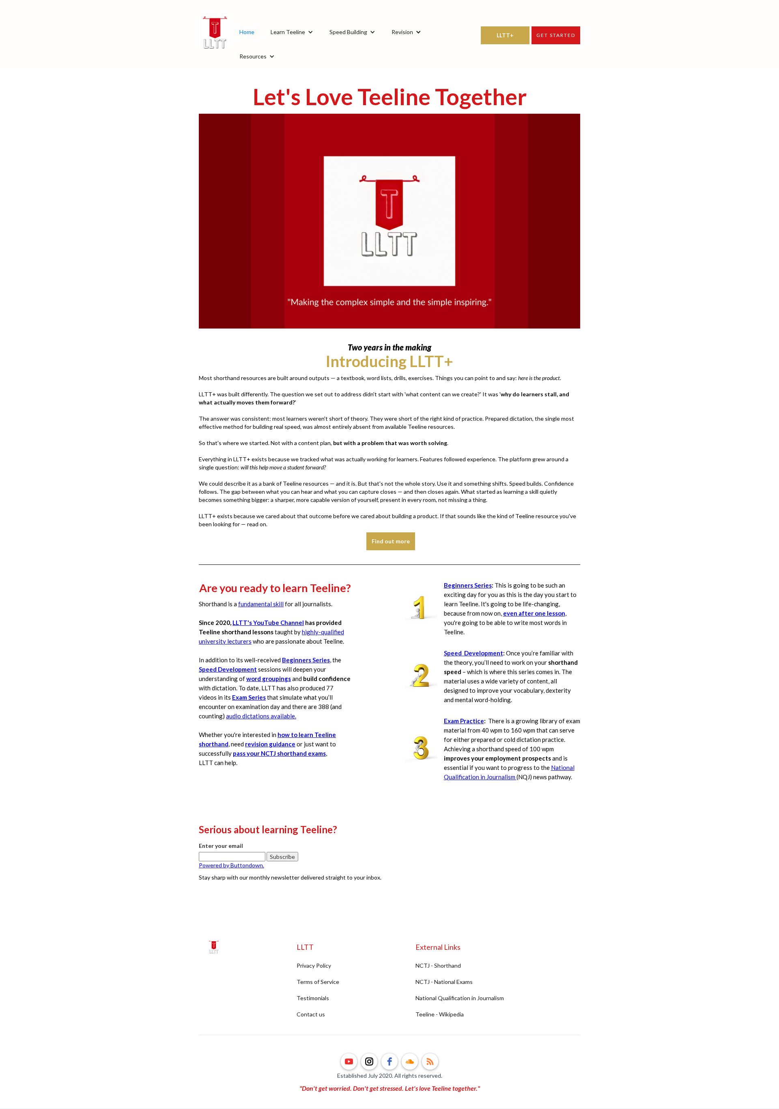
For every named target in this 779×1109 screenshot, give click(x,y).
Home (246, 31)
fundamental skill (261, 603)
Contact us (311, 1014)
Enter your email (221, 845)
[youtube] (349, 1061)
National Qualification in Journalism (459, 997)
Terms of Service (318, 981)
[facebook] (389, 1061)
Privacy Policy (314, 965)
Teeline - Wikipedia (439, 1014)
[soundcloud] (410, 1061)
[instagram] (369, 1061)
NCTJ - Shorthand (438, 965)
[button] (292, 32)
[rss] (430, 1061)
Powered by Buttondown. (231, 865)
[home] (215, 44)
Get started (555, 35)
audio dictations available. (261, 716)
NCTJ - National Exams (444, 981)
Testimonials (313, 997)
